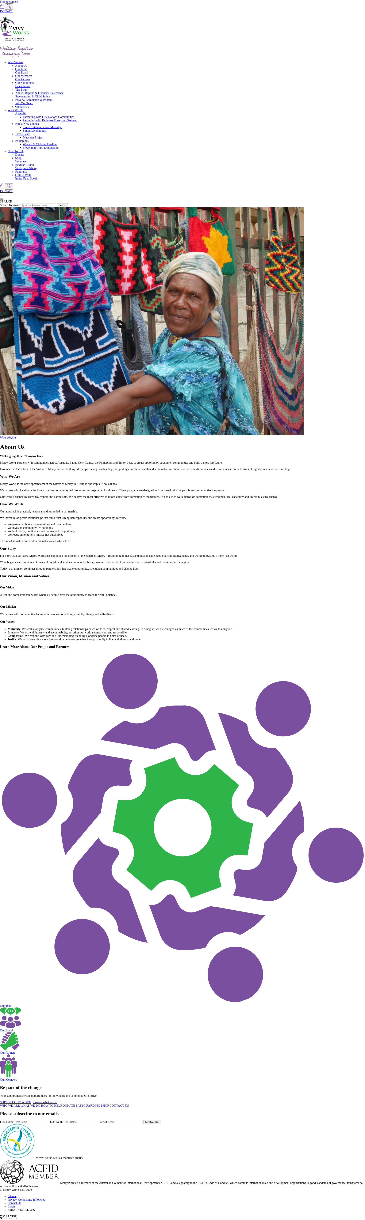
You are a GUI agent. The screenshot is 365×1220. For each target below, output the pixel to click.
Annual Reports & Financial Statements (39, 93)
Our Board (21, 72)
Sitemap (12, 1196)
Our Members (23, 75)
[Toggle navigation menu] (1, 195)
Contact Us (22, 106)
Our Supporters (24, 82)
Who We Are (15, 62)
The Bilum (21, 89)
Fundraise (21, 171)
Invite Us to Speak (26, 178)
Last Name (56, 1121)
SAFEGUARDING (88, 1105)
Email (103, 1121)
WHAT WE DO (30, 1105)
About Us (21, 65)
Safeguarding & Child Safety (32, 96)
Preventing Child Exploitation (41, 147)
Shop (18, 158)
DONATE (6, 11)
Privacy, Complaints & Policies (33, 99)
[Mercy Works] (14, 41)
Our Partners (22, 79)
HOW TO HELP (51, 1105)
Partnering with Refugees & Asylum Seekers (50, 120)
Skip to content (9, 1)
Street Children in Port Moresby (42, 127)
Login (11, 1206)
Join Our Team (24, 103)
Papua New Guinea (27, 123)
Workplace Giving (26, 168)
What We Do (15, 110)
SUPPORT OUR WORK (15, 1102)
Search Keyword (10, 205)
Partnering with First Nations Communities (49, 117)
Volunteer (21, 161)
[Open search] (9, 6)
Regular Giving (24, 164)
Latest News (22, 86)
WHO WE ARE (10, 1105)
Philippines (22, 140)
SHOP (105, 1105)
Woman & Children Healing (40, 144)
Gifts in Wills (23, 175)
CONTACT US (119, 1105)
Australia (20, 113)
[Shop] (2, 7)
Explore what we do (45, 1102)
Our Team (21, 69)
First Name (6, 1121)
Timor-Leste (22, 134)
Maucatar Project (33, 137)
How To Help (16, 151)
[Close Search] (1, 199)
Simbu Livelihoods (34, 130)
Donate (19, 154)
